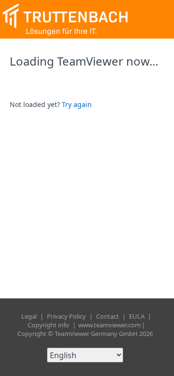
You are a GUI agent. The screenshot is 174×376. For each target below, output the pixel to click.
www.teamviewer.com (109, 325)
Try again (77, 104)
